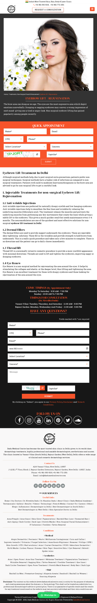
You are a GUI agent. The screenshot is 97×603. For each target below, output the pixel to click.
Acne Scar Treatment (35, 559)
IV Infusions (35, 525)
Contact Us (49, 463)
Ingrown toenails (12, 542)
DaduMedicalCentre (81, 600)
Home (6, 94)
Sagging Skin (34, 562)
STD (21, 545)
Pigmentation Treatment (76, 559)
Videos (36, 504)
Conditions (48, 530)
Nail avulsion (30, 545)
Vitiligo (82, 542)
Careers (82, 504)
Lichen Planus (26, 548)
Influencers (24, 506)
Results (28, 504)
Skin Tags (47, 548)
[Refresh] (37, 154)
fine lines (81, 562)
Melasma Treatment (55, 559)
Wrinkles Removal (18, 562)
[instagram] (40, 486)
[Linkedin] (48, 420)
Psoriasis (33, 539)
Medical (49, 535)
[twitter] (45, 486)
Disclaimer (68, 402)
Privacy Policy (56, 402)
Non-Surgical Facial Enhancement (28, 94)
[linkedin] (54, 486)
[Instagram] (29, 420)
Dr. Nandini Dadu (48, 501)
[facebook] (36, 486)
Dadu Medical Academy (80, 501)
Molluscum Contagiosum (57, 539)
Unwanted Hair (81, 519)
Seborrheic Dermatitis (79, 545)
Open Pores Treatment (38, 565)
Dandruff (64, 573)
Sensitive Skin (60, 548)
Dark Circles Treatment (15, 565)
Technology (46, 504)
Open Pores (19, 559)
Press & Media (59, 504)
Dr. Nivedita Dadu (31, 501)
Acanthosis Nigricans (58, 542)
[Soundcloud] (77, 420)
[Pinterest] (58, 420)
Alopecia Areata (51, 573)
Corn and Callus (77, 539)
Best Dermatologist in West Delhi (33, 509)
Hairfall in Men (16, 573)
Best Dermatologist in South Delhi (68, 506)
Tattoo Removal (59, 525)
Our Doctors (16, 501)
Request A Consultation (48, 9)
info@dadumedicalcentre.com (52, 475)
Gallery (20, 504)
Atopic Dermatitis (19, 539)
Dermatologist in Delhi (41, 506)
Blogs (14, 506)
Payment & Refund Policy (71, 597)
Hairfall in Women (77, 573)
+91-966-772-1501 (57, 5)
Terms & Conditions (23, 597)
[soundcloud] (63, 486)
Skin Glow (36, 519)
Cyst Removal (74, 548)
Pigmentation (49, 519)
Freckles (46, 525)
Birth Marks (12, 548)
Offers (89, 504)
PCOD (65, 545)
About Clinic (63, 501)
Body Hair (75, 565)
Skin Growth (12, 545)
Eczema (38, 548)
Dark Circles (24, 522)
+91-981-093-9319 (42, 5)
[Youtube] (39, 420)
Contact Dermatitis (53, 545)
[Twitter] (68, 420)
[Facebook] (19, 420)
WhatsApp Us (50, 595)
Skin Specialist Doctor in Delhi (63, 509)
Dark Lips (36, 522)
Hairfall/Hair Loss (65, 519)
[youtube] (49, 486)
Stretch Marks (48, 522)
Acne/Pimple (13, 519)
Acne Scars (25, 519)
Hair (49, 569)
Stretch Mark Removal (59, 565)
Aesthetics (49, 555)
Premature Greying (33, 573)
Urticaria (25, 542)
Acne (41, 545)
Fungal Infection (39, 542)
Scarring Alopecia (48, 576)
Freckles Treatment (66, 562)
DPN (89, 542)
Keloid (85, 548)
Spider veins (47, 551)
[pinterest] (58, 486)
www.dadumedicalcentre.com (49, 582)
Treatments (12, 94)
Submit (48, 162)
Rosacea (73, 542)
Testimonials (9, 504)
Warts (41, 539)
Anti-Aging (12, 522)
